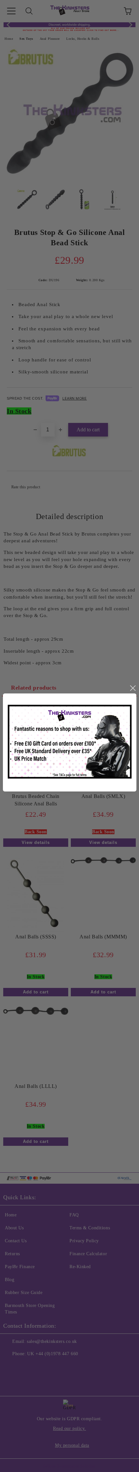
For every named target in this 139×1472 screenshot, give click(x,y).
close (132, 688)
